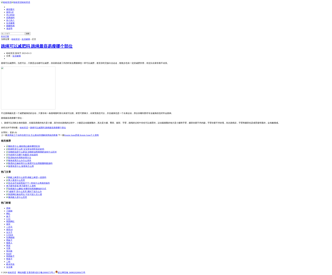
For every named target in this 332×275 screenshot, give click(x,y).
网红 (8, 214)
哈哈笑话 (26, 2)
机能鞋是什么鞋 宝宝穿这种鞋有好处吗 (26, 149)
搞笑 (8, 224)
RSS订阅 (5, 36)
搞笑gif (9, 229)
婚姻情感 (10, 26)
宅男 (8, 248)
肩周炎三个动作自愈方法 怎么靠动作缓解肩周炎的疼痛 (32, 135)
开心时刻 (10, 15)
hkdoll (8, 254)
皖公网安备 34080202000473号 (71, 272)
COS (8, 219)
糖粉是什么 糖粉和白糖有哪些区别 (24, 146)
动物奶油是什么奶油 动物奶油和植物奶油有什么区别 (32, 152)
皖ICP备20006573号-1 (45, 272)
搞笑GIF (10, 12)
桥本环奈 (10, 264)
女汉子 (9, 232)
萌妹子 (9, 240)
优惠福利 (10, 17)
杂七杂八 (10, 20)
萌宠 (8, 245)
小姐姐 (9, 211)
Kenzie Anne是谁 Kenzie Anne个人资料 (81, 135)
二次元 (9, 227)
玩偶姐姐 (10, 237)
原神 (8, 208)
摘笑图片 (10, 9)
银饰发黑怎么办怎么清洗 (19, 160)
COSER (9, 235)
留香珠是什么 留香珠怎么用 (21, 166)
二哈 (8, 261)
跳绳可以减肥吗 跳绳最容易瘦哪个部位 (37, 46)
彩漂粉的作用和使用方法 (19, 158)
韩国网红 (10, 221)
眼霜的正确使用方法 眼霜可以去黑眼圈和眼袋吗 (30, 163)
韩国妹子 (10, 256)
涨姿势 (9, 28)
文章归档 (30, 272)
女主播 (9, 267)
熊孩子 (9, 259)
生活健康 (10, 23)
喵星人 (9, 243)
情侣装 (9, 251)
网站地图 (22, 272)
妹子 (8, 216)
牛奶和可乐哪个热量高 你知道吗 (23, 155)
